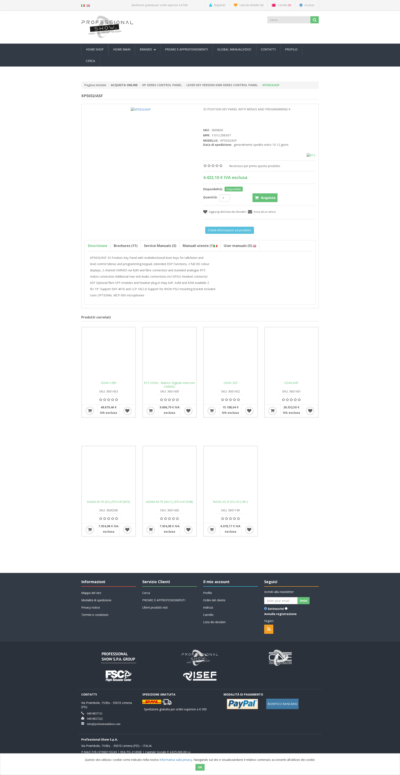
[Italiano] (83, 5)
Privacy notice (90, 607)
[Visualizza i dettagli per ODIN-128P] (108, 354)
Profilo (291, 49)
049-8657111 (93, 713)
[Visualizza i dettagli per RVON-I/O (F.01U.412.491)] (230, 473)
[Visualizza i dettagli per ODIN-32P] (230, 354)
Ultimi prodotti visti (155, 607)
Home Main (121, 49)
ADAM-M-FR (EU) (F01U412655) (108, 502)
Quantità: (210, 197)
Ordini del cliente (214, 600)
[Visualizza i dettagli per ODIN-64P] (291, 354)
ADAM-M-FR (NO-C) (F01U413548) (169, 502)
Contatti (268, 49)
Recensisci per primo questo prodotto (254, 166)
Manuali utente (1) (198, 245)
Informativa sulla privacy (175, 760)
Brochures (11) (126, 245)
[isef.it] (200, 675)
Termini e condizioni (94, 615)
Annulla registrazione (280, 614)
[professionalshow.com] (200, 657)
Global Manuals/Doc (234, 49)
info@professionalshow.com (102, 723)
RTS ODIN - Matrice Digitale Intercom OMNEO (169, 385)
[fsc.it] (119, 675)
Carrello (208, 615)
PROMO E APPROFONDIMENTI (186, 49)
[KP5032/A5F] (141, 109)
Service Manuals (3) (160, 245)
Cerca (90, 61)
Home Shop (95, 49)
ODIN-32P (231, 383)
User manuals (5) (238, 245)
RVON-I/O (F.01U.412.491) (230, 502)
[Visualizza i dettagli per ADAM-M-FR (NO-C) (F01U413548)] (169, 473)
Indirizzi (208, 607)
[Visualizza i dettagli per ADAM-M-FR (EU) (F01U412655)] (108, 473)
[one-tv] (281, 657)
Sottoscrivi (276, 609)
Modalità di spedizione (96, 600)
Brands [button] (146, 49)
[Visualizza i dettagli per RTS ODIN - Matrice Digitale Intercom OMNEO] (169, 354)
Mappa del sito (91, 593)
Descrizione (97, 245)
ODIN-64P (291, 383)
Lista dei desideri (214, 622)
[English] (88, 5)
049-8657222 (93, 718)
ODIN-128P (108, 383)
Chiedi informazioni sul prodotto (229, 230)
